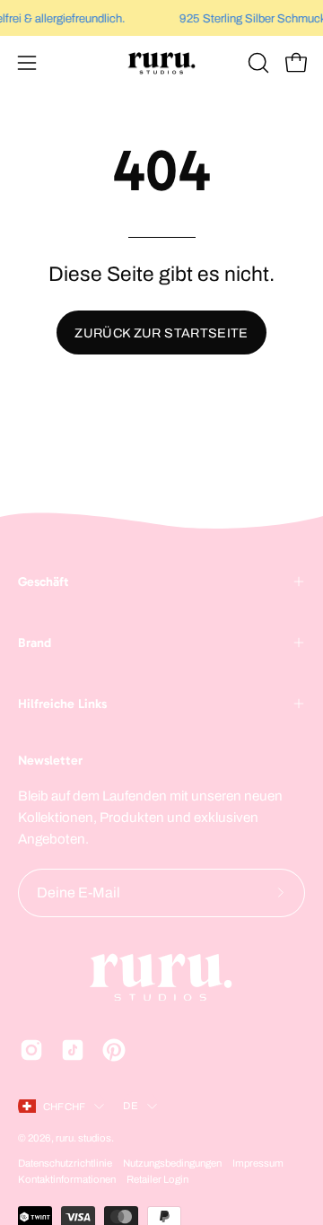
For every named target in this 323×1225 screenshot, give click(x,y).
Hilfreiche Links (62, 704)
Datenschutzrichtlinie (65, 1163)
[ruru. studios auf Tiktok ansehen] (72, 1050)
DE (130, 1105)
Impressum (258, 1163)
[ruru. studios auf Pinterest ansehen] (113, 1050)
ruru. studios (83, 1138)
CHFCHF (64, 1106)
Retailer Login (157, 1179)
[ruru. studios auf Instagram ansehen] (31, 1050)
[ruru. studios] (161, 62)
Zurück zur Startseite (161, 333)
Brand (34, 642)
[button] (256, 62)
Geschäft (43, 581)
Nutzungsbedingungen (172, 1163)
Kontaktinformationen (67, 1179)
